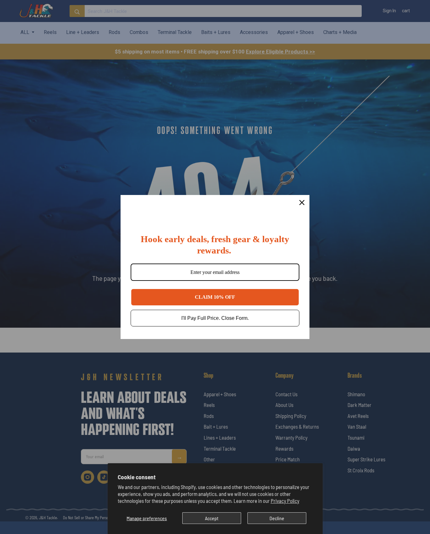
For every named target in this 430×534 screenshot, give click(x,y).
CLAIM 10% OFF (215, 297)
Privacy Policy (285, 501)
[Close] (301, 202)
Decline (276, 518)
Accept (211, 518)
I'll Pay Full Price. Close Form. (215, 318)
